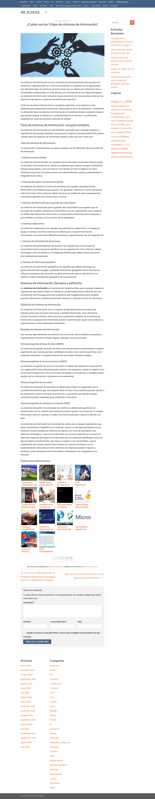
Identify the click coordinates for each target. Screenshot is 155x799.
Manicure (76, 2)
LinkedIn (120, 132)
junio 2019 (25, 747)
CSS (51, 697)
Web (80, 622)
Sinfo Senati (96, 6)
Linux (128, 132)
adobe (115, 101)
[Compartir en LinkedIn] (71, 558)
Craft (31, 2)
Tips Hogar (43, 6)
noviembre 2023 (28, 711)
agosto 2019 (26, 742)
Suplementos (26, 6)
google (130, 120)
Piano (52, 756)
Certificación (56, 684)
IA (52, 2)
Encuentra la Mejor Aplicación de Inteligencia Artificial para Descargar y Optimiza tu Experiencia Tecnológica (38, 576)
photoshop (126, 152)
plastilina (115, 157)
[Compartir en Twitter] (58, 558)
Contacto (105, 6)
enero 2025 (26, 665)
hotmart (128, 125)
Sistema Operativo (122, 2)
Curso (52, 706)
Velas (51, 6)
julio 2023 (25, 729)
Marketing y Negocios (89, 2)
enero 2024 (26, 702)
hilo (122, 124)
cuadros (127, 117)
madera (124, 136)
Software (54, 769)
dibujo (113, 121)
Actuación (24, 2)
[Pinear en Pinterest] (67, 558)
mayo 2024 (26, 688)
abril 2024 (25, 693)
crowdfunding (117, 117)
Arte (129, 101)
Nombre (27, 622)
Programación (56, 760)
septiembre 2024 (28, 679)
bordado (120, 106)
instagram (115, 128)
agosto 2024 (26, 684)
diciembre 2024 (28, 670)
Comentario (28, 602)
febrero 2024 (26, 697)
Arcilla (52, 670)
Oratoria (111, 2)
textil (121, 156)
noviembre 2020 (28, 733)
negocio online (119, 148)
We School (30, 12)
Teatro (35, 6)
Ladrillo (67, 2)
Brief (128, 106)
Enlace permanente (90, 567)
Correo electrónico (58, 622)
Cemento (39, 2)
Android (122, 102)
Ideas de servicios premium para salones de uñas (121, 61)
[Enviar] (132, 22)
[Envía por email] (62, 558)
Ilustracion (59, 2)
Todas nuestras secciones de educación (68, 6)
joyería (125, 128)
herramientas (115, 125)
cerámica (115, 109)
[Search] (46, 12)
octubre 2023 (27, 715)
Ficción (46, 2)
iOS (121, 128)
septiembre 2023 (28, 720)
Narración (102, 2)
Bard (113, 106)
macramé (115, 137)
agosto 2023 (26, 724)
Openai (115, 152)
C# (51, 674)
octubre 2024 (27, 674)
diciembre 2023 (28, 706)
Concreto (54, 688)
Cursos (85, 6)
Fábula (53, 715)
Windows (129, 157)
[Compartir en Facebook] (54, 558)
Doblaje (53, 711)
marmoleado (126, 145)
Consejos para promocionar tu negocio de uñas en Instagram (122, 42)
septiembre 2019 (28, 738)
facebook (122, 120)
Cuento (53, 702)
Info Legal (114, 6)
